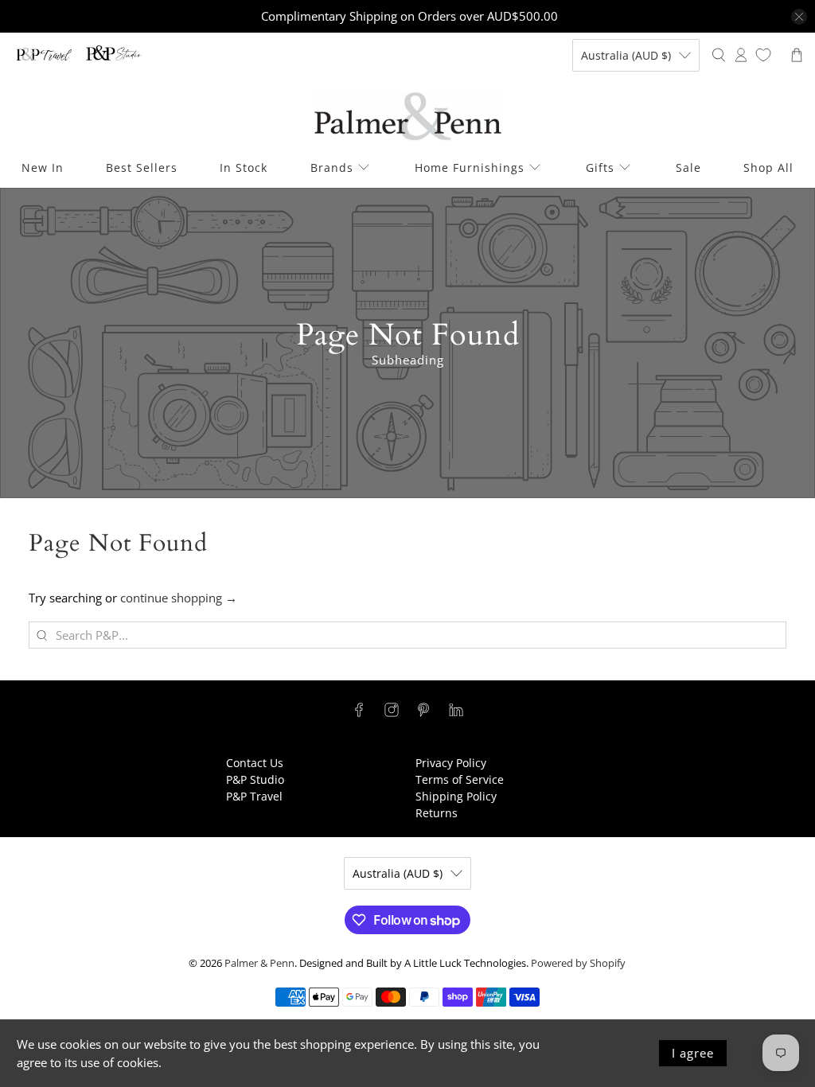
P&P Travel (254, 796)
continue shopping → (178, 598)
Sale (688, 167)
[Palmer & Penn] (407, 117)
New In (42, 167)
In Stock (243, 167)
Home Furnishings (469, 167)
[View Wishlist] (763, 55)
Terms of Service (459, 779)
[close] (799, 17)
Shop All (768, 167)
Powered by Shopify (578, 963)
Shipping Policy (456, 796)
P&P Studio (255, 779)
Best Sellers (141, 167)
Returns (436, 812)
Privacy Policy (450, 762)
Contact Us (254, 762)
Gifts (600, 167)
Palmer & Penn (259, 963)
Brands (331, 167)
